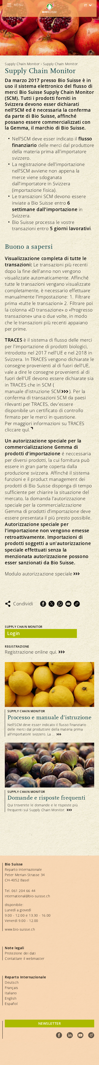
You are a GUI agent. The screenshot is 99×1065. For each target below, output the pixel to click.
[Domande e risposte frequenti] (49, 777)
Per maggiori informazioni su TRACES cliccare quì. (44, 426)
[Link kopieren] (77, 604)
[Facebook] (43, 604)
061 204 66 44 (24, 890)
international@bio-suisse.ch (27, 896)
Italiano (11, 993)
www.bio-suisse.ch (20, 929)
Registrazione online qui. (31, 652)
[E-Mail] (68, 604)
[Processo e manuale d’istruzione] (49, 699)
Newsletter (49, 1023)
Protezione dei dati (20, 953)
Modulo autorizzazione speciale (38, 574)
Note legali (14, 948)
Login (13, 633)
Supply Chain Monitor (22, 64)
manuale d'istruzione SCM (33, 391)
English (10, 998)
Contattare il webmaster (24, 958)
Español (11, 1003)
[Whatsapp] (60, 604)
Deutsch (12, 982)
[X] (52, 604)
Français (11, 987)
